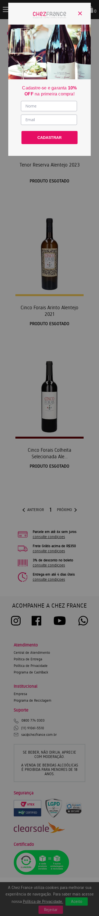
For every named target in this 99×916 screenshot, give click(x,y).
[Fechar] (80, 13)
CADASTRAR (49, 137)
